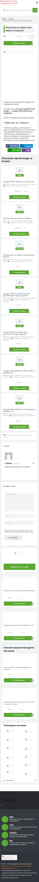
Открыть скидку (19, 197)
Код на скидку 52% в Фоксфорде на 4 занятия (18, 668)
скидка (6, 437)
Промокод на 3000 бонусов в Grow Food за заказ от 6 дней (19, 703)
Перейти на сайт (19, 566)
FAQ (3, 805)
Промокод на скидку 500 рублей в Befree (19, 591)
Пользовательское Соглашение (13, 866)
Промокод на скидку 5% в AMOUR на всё (19, 625)
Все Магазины (8, 780)
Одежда (10, 19)
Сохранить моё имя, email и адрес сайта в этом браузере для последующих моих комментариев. (19, 531)
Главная (4, 19)
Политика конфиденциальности (16, 867)
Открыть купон (19, 43)
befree (9, 435)
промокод (27, 435)
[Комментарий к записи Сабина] (33, 463)
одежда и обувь (17, 435)
